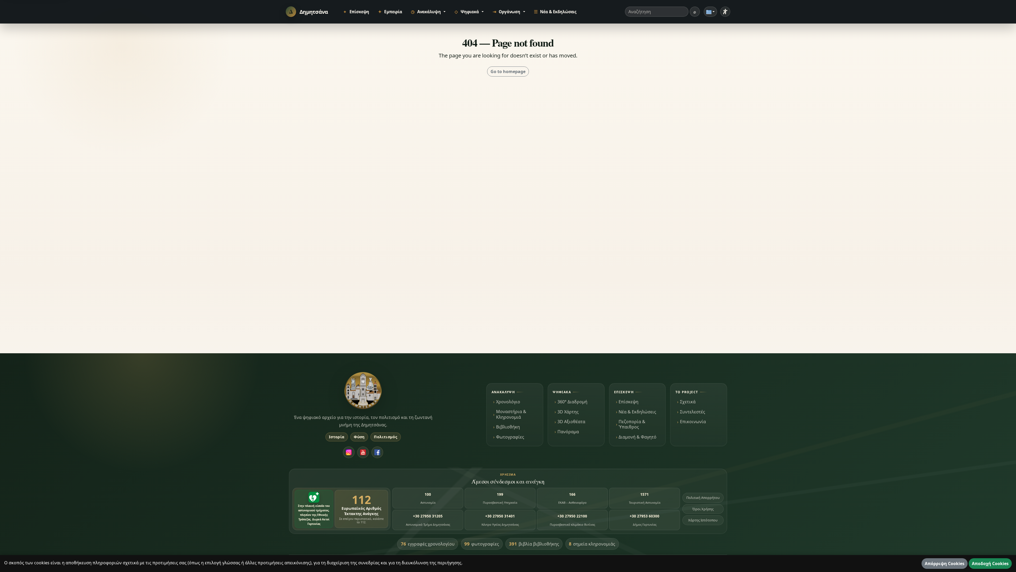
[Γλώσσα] (710, 12)
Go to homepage (508, 71)
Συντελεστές (692, 412)
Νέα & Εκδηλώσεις (637, 412)
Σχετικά (688, 402)
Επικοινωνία (693, 421)
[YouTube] (363, 452)
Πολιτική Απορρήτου (703, 497)
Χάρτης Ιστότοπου (703, 520)
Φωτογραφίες (510, 437)
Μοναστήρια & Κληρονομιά (511, 414)
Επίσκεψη (628, 402)
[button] (427, 11)
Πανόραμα (568, 432)
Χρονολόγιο (508, 402)
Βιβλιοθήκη (508, 427)
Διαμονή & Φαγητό (637, 437)
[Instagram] (349, 452)
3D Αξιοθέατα (571, 421)
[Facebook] (377, 452)
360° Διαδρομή (572, 402)
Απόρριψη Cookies (944, 563)
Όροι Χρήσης (703, 509)
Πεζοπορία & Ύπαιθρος (632, 424)
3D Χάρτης (568, 412)
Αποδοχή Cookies (990, 563)
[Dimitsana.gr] (363, 390)
